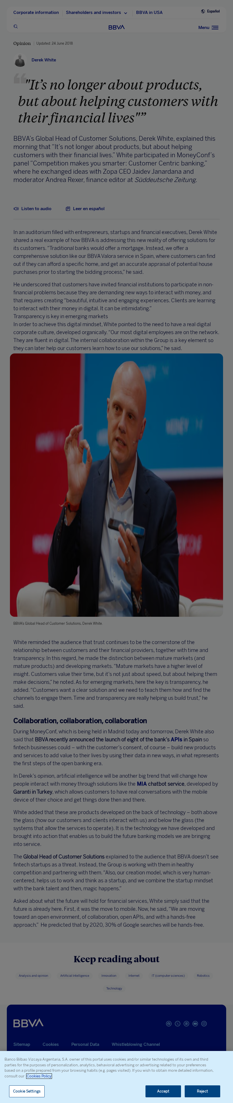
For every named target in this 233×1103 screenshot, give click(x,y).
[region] (116, 1077)
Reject (202, 1091)
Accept (163, 1091)
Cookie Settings (27, 1091)
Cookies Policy (39, 1076)
